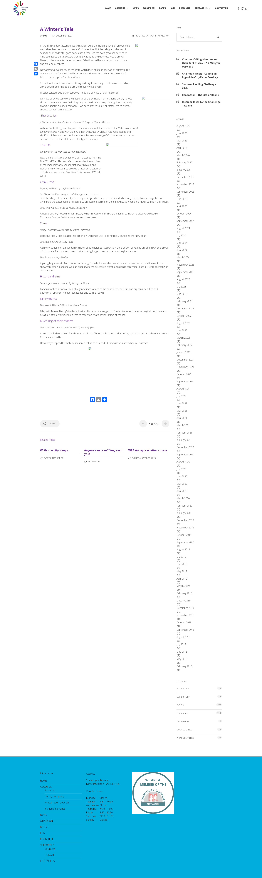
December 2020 (185, 447)
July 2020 (181, 469)
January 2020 (183, 513)
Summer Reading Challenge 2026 (199, 86)
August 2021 (183, 388)
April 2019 (181, 578)
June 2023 (181, 294)
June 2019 (181, 564)
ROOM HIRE (184, 8)
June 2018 (181, 651)
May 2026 (181, 140)
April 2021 (181, 418)
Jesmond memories (55, 808)
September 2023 (185, 272)
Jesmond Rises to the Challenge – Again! (201, 103)
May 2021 (181, 410)
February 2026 (184, 162)
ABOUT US (120, 8)
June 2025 (181, 199)
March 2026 (183, 155)
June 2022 (181, 330)
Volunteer (50, 848)
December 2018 (185, 608)
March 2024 (183, 257)
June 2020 (181, 476)
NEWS (136, 8)
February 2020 (184, 505)
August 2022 (183, 323)
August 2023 (183, 279)
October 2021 (183, 374)
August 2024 (183, 228)
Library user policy (54, 796)
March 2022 (183, 337)
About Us (50, 790)
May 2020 (181, 483)
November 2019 (185, 527)
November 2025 (185, 184)
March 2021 (183, 425)
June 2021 (181, 403)
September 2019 (185, 542)
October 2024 (183, 213)
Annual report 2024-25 (57, 802)
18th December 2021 (61, 35)
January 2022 (183, 352)
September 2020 (185, 454)
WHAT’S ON (149, 8)
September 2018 (185, 629)
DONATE (49, 855)
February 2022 (184, 345)
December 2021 (185, 359)
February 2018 (184, 666)
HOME (108, 8)
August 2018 (183, 637)
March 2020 (183, 498)
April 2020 (181, 491)
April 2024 (181, 250)
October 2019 (183, 535)
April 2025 (181, 206)
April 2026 (181, 148)
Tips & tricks (183, 721)
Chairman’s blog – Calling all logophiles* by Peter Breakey (200, 75)
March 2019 (183, 586)
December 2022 (185, 308)
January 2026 (183, 169)
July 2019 (181, 556)
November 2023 (185, 264)
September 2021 (185, 381)
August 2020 (183, 461)
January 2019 (183, 600)
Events (152, 35)
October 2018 (183, 622)
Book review (142, 35)
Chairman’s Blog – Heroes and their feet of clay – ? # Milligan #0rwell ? (201, 63)
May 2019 (181, 571)
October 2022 (183, 315)
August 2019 (183, 549)
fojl (45, 35)
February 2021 (184, 432)
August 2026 (183, 126)
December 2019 (185, 520)
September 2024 (185, 221)
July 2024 (181, 235)
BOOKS (162, 8)
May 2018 (181, 659)
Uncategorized (148, 458)
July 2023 (181, 286)
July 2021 (181, 396)
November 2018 (185, 615)
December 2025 (185, 177)
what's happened (185, 738)
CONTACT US (221, 8)
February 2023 (184, 301)
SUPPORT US (201, 8)
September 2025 (185, 191)
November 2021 (185, 367)
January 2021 (183, 440)
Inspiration (163, 35)
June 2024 (181, 242)
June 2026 (181, 133)
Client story (183, 696)
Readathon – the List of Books (200, 95)
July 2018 (181, 644)
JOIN (172, 8)
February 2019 (184, 593)
